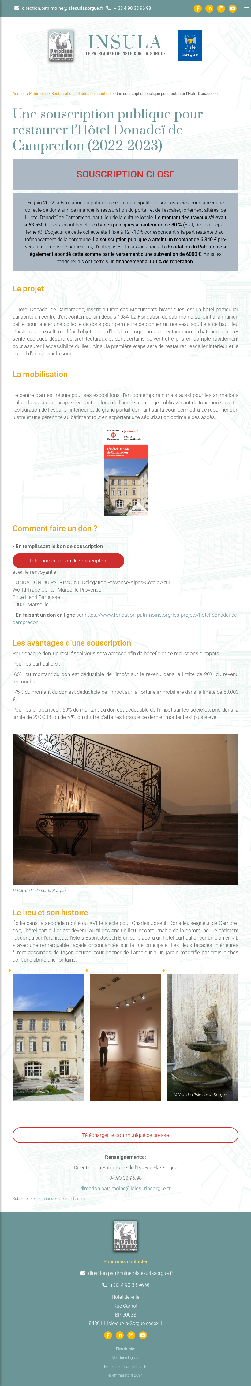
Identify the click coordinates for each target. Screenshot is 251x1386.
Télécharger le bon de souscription (68, 561)
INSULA (125, 43)
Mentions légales (125, 1358)
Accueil (19, 93)
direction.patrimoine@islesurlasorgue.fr (62, 8)
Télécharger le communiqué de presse (125, 1135)
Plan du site (125, 1349)
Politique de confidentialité (125, 1367)
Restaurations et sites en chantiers (81, 93)
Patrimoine (38, 93)
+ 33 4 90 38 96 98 (132, 8)
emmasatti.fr (122, 1375)
